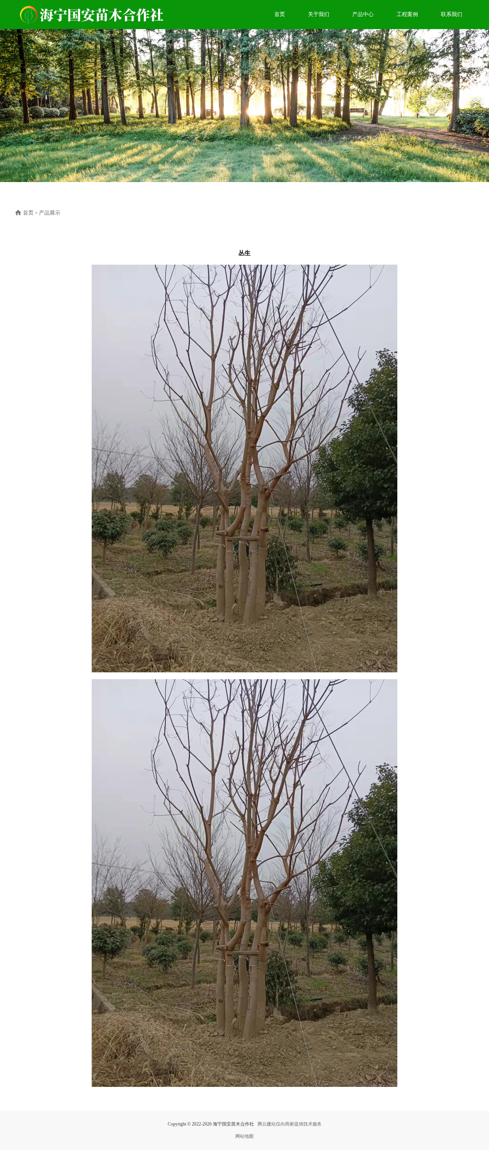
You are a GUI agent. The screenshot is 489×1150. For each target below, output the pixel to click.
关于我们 (318, 14)
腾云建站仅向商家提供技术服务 (289, 1124)
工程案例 (407, 14)
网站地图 (244, 1136)
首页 (279, 14)
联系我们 (451, 14)
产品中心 (363, 14)
